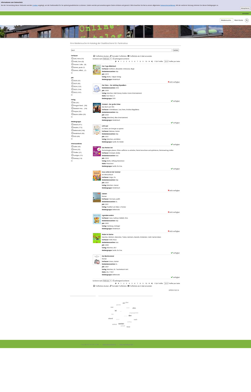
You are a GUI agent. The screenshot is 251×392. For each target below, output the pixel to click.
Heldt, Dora (77, 61)
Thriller (76, 152)
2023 (75, 89)
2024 (75, 86)
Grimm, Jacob (78, 67)
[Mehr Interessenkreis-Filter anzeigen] (72, 161)
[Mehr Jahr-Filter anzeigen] (72, 95)
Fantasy (76, 158)
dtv (75, 102)
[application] (226, 20)
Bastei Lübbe (78, 114)
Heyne (76, 111)
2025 (75, 83)
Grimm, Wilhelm (79, 70)
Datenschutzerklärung (167, 5)
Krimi (75, 149)
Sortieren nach (97, 59)
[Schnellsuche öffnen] (247, 20)
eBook (76, 124)
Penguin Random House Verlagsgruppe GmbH (79, 105)
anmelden (245, 13)
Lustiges (76, 155)
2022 (75, 92)
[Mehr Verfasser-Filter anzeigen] (72, 73)
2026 (75, 80)
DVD (75, 136)
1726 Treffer (158, 61)
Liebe (75, 146)
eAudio (76, 127)
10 (146, 61)
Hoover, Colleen (79, 64)
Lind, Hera (77, 58)
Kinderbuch (77, 133)
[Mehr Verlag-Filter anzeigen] (72, 117)
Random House (79, 108)
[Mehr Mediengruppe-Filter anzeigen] (72, 139)
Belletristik (77, 130)
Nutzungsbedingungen (126, 344)
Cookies (35, 5)
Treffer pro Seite (174, 61)
